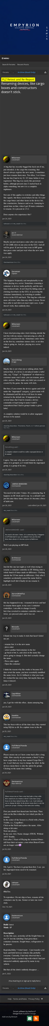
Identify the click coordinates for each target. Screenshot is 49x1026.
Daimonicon (17, 915)
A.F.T (14, 233)
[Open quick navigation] (45, 72)
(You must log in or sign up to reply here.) (24, 981)
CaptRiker (16, 693)
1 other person (39, 426)
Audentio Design (29, 1013)
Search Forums (8, 64)
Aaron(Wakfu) (18, 594)
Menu (6, 58)
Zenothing (17, 360)
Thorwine (21, 426)
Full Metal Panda (19, 745)
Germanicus (8, 262)
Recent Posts (23, 64)
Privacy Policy (34, 999)
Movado (15, 627)
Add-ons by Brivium (9, 1017)
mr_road (16, 224)
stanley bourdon (10, 426)
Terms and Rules (20, 999)
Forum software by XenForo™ (24, 1011)
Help (10, 999)
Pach (28, 426)
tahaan (7, 224)
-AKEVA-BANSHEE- (19, 484)
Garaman (16, 271)
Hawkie (15, 715)
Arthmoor (16, 558)
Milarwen (16, 158)
